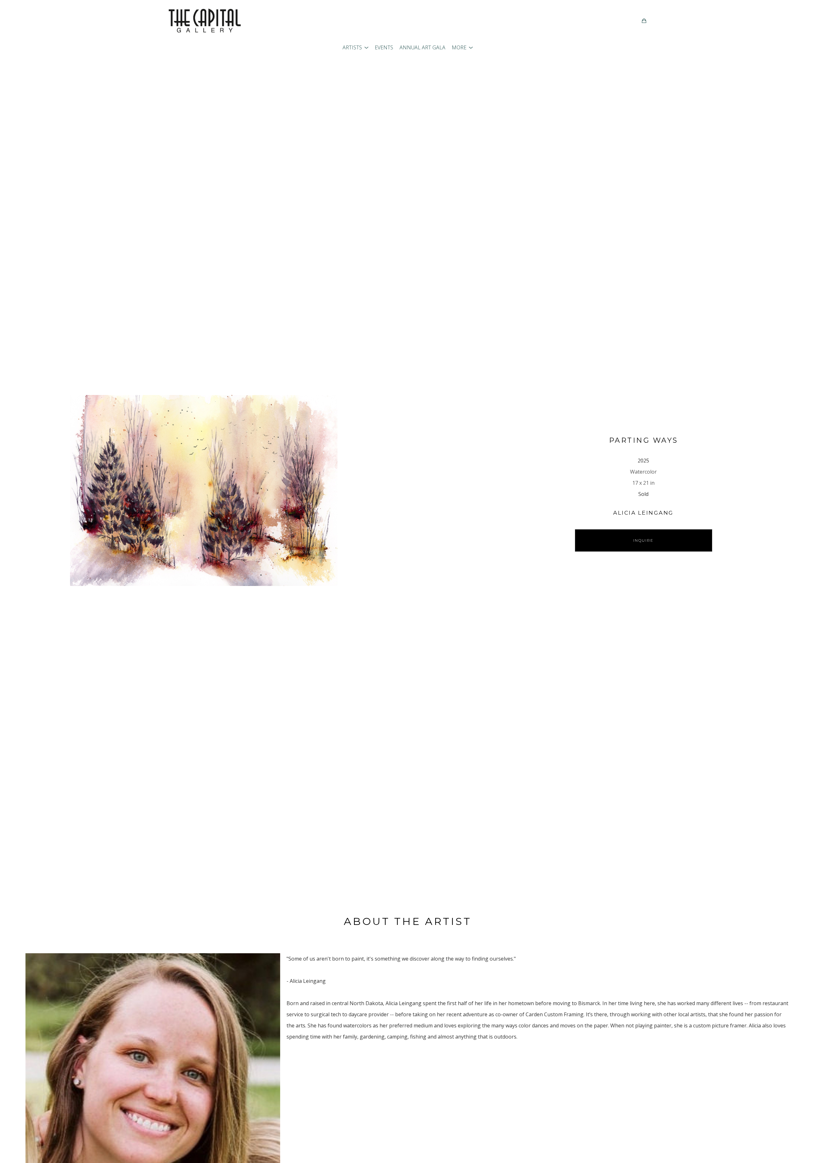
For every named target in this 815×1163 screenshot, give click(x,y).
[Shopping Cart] (644, 20)
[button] (355, 47)
